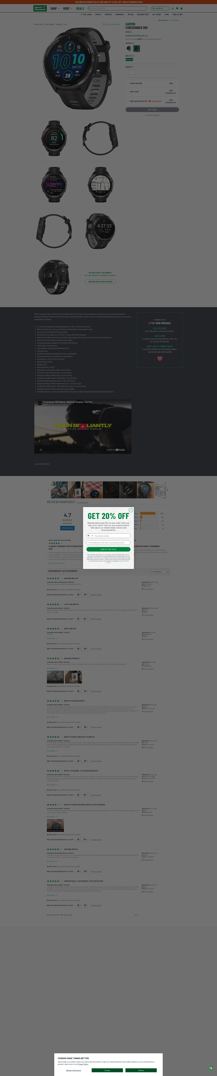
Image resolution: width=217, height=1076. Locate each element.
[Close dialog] (131, 510)
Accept (107, 1070)
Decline (141, 1070)
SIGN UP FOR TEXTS (108, 549)
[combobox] (90, 536)
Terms (108, 562)
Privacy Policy (123, 561)
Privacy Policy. (83, 1064)
